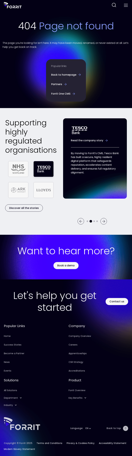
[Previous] (81, 221)
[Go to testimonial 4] (97, 221)
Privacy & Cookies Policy (81, 443)
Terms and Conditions (49, 443)
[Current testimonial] (91, 221)
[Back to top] (125, 428)
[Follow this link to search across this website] (114, 5)
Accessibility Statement (113, 443)
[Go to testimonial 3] (94, 221)
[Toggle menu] (125, 5)
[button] (33, 398)
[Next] (103, 221)
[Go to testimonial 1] (87, 221)
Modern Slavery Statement (19, 449)
